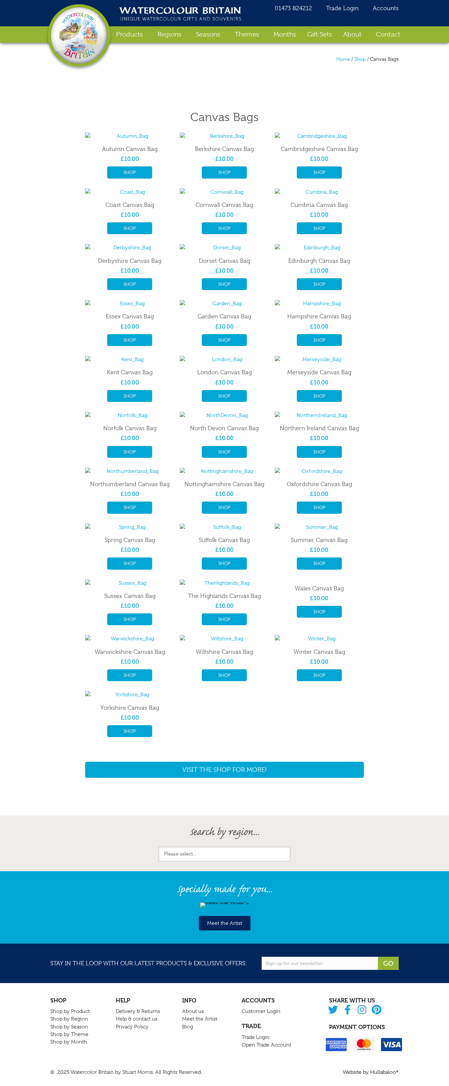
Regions (169, 34)
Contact (388, 34)
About (352, 34)
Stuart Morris (137, 1072)
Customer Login (261, 1011)
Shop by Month (68, 1042)
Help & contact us (136, 1019)
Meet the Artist (199, 1019)
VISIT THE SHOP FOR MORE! (224, 770)
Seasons (208, 34)
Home (343, 59)
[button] (333, 1010)
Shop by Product (70, 1011)
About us (193, 1011)
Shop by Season (69, 1027)
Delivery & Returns (138, 1011)
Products (129, 34)
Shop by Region (69, 1019)
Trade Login (341, 8)
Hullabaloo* (384, 1072)
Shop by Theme (69, 1034)
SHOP (130, 172)
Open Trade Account (266, 1045)
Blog (187, 1027)
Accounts (385, 8)
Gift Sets (319, 34)
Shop (360, 59)
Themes (247, 34)
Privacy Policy (132, 1027)
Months (284, 34)
